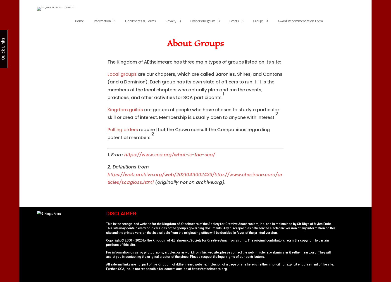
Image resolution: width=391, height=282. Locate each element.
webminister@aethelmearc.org (293, 252)
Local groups (122, 74)
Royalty (170, 21)
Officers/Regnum (202, 21)
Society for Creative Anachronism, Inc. (236, 224)
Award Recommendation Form (300, 21)
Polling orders (122, 129)
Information (102, 21)
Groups (258, 21)
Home (79, 21)
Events (234, 21)
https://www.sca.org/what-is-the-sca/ (169, 155)
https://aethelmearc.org (209, 269)
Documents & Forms (140, 21)
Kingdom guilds (125, 110)
